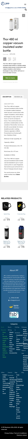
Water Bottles (15, 82)
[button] (23, 15)
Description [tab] (7, 97)
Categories (14, 324)
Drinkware (10, 82)
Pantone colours (22, 435)
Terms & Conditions (20, 433)
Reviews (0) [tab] (18, 97)
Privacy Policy (9, 433)
